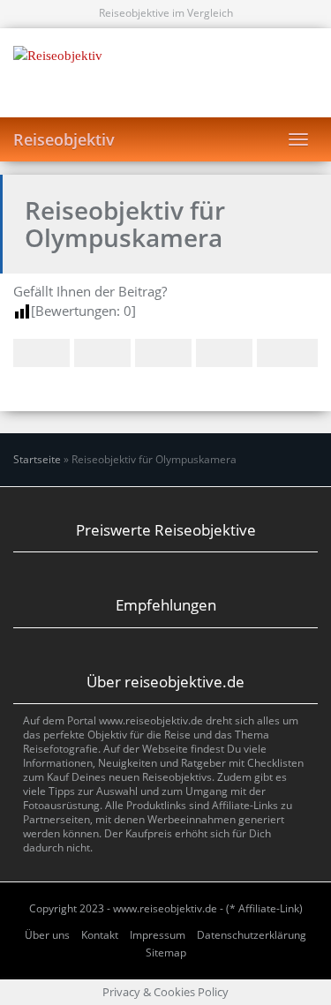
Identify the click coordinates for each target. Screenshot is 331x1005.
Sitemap (166, 952)
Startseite (37, 459)
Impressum (157, 934)
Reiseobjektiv (64, 139)
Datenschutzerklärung (251, 934)
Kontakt (99, 934)
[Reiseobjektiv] (165, 72)
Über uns (47, 934)
